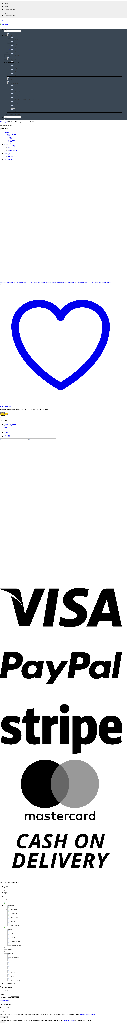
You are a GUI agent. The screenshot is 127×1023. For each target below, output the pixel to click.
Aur (16, 64)
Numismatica (18, 88)
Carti (16, 107)
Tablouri (17, 92)
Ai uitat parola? (4, 1000)
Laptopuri (17, 44)
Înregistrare (4, 1017)
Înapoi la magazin (9, 65)
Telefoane (17, 40)
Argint (16, 68)
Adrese (6, 433)
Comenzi (6, 432)
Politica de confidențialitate (11, 424)
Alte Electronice (19, 56)
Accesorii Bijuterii (20, 75)
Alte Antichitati (19, 111)
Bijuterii (13, 60)
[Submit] (4, 119)
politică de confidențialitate (87, 1014)
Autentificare (15, 997)
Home (5, 2)
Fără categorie (8, 159)
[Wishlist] (0, 284)
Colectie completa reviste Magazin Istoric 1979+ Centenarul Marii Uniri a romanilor (24, 409)
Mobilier (17, 104)
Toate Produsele (13, 114)
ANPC (5, 427)
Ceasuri (13, 80)
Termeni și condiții (8, 423)
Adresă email (4, 1008)
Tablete (17, 52)
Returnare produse (9, 425)
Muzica (17, 96)
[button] (7, 5)
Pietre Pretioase (19, 72)
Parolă (2, 994)
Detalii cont (7, 435)
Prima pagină (4, 122)
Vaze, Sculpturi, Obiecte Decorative (25, 100)
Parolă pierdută (8, 436)
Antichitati (14, 84)
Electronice (14, 36)
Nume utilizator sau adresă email (10, 990)
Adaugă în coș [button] (4, 414)
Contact (6, 3)
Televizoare (18, 48)
